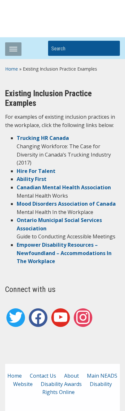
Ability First (31, 179)
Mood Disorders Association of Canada (66, 203)
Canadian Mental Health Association (64, 187)
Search (112, 48)
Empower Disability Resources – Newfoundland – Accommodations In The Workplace (64, 253)
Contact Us (43, 375)
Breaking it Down (76, 16)
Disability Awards (61, 384)
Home (11, 69)
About (71, 375)
